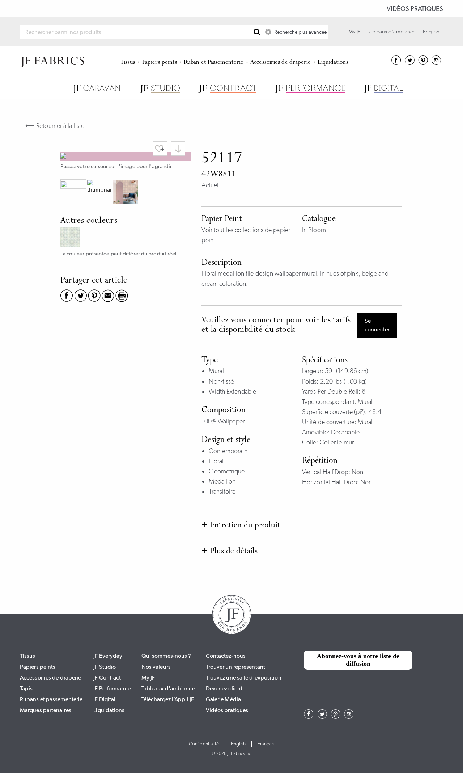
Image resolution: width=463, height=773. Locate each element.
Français (266, 744)
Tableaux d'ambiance (392, 31)
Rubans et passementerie (51, 699)
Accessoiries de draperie (280, 62)
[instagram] (436, 63)
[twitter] (410, 63)
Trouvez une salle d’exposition (243, 677)
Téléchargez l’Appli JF (167, 699)
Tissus (127, 62)
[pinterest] (423, 63)
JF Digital (104, 699)
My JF (354, 31)
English (431, 31)
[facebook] (396, 63)
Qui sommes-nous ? (166, 655)
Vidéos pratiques (415, 8)
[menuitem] (129, 62)
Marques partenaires (45, 710)
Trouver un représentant (235, 666)
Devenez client (224, 688)
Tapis (26, 688)
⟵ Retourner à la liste (54, 126)
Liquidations (333, 62)
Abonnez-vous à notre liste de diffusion (358, 660)
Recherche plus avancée (300, 32)
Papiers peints (159, 62)
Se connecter (377, 325)
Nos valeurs (156, 666)
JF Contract (107, 677)
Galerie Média (223, 699)
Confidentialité (204, 744)
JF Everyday (107, 655)
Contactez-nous (226, 655)
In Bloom (314, 230)
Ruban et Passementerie (213, 62)
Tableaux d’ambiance (168, 688)
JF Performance (111, 688)
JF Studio (104, 666)
